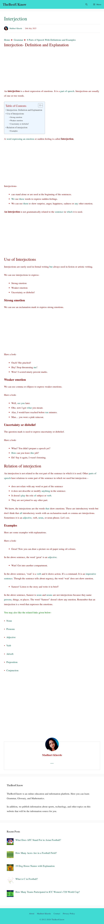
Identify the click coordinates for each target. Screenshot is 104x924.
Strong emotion (16, 117)
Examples (14, 131)
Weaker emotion (16, 120)
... (52, 762)
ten (46, 412)
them (25, 203)
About (31, 913)
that (47, 508)
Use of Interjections (15, 113)
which (70, 211)
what (29, 407)
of (35, 495)
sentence (59, 211)
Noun (9, 620)
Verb (8, 645)
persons (8, 599)
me (35, 367)
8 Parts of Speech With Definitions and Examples (51, 39)
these (21, 198)
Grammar (18, 39)
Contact (57, 913)
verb (49, 495)
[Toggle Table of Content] (39, 105)
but (51, 266)
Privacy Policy (69, 913)
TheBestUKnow (14, 4)
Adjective (11, 637)
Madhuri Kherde (15, 28)
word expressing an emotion (20, 138)
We (13, 198)
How (13, 452)
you (23, 403)
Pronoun (10, 629)
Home (7, 39)
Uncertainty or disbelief (19, 124)
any (76, 203)
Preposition (11, 662)
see (18, 403)
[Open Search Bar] (86, 4)
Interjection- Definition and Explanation (24, 109)
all (21, 513)
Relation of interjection (17, 127)
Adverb (9, 653)
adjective (27, 517)
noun (40, 517)
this (32, 452)
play (23, 495)
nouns (49, 594)
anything (46, 490)
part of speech (67, 91)
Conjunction (12, 670)
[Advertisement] (52, 69)
